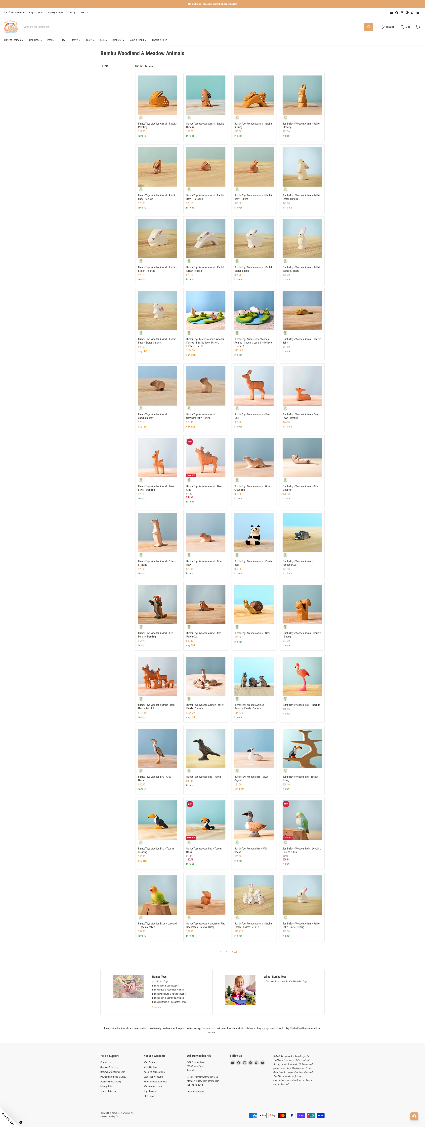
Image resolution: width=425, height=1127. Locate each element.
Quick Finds (34, 40)
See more (156, 1007)
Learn (102, 40)
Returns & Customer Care (112, 1071)
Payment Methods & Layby (113, 1076)
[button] (10, 1117)
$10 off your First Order (14, 12)
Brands (50, 40)
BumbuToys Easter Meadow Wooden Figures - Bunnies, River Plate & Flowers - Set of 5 (205, 343)
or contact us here (196, 1091)
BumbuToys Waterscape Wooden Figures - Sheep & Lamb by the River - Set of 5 (253, 343)
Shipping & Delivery (56, 12)
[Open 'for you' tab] (414, 1116)
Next (235, 952)
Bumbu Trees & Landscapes (165, 985)
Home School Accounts (155, 1081)
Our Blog (71, 12)
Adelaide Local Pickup (111, 1081)
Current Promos (12, 40)
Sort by (138, 66)
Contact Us (83, 12)
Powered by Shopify (109, 1116)
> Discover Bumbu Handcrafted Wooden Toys (285, 981)
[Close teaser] (21, 1122)
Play (63, 40)
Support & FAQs (159, 40)
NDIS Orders (149, 1096)
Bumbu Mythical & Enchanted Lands (169, 1001)
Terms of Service (108, 1091)
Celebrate (117, 40)
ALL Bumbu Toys (160, 981)
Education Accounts (153, 1076)
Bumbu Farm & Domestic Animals (168, 997)
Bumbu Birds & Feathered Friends (168, 989)
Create (88, 40)
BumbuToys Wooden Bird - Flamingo (301, 704)
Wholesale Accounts (154, 1086)
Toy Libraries (150, 1091)
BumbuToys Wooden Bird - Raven (203, 776)
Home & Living (136, 40)
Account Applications (154, 1071)
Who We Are (149, 1062)
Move (75, 40)
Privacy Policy (107, 1086)
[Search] (368, 27)
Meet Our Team (151, 1067)
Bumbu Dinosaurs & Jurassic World (169, 993)
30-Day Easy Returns (36, 12)
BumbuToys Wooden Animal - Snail (252, 633)
